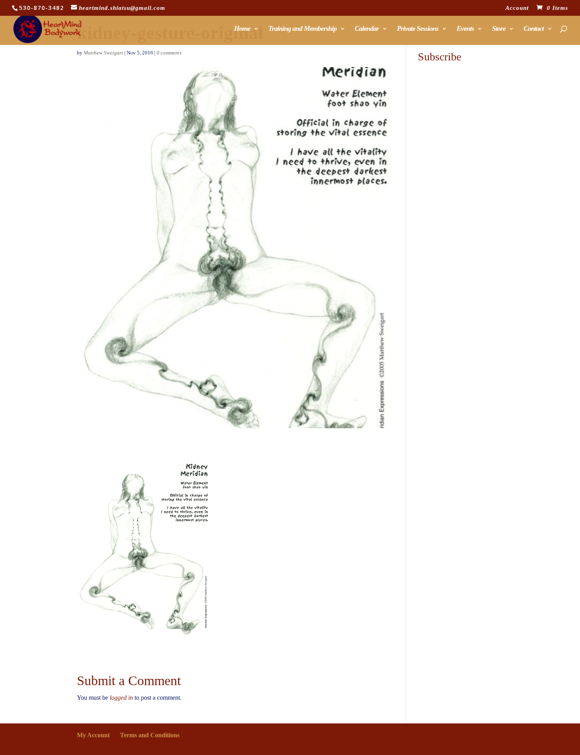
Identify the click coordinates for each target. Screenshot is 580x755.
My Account (93, 735)
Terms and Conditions (150, 735)
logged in (121, 697)
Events (465, 29)
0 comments (169, 53)
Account (517, 8)
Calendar (367, 29)
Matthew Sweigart (103, 53)
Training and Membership (302, 29)
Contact (534, 29)
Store (498, 29)
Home (242, 29)
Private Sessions (417, 29)
